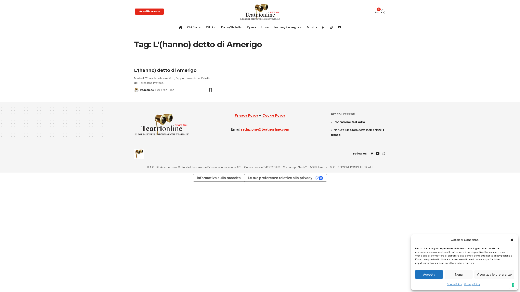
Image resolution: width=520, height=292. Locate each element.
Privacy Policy (472, 284)
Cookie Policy (454, 284)
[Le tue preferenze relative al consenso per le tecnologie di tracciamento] (513, 285)
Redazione (147, 90)
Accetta (429, 275)
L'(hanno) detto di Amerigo (165, 70)
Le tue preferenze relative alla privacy (280, 178)
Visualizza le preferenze (494, 275)
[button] (512, 240)
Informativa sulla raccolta (219, 178)
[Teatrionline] (259, 11)
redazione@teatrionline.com (265, 129)
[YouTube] (377, 154)
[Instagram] (383, 154)
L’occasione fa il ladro (350, 122)
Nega (459, 275)
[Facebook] (372, 154)
